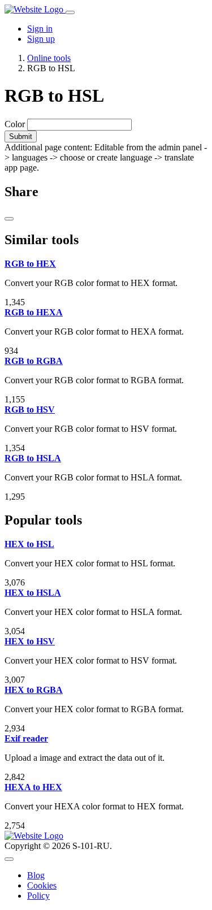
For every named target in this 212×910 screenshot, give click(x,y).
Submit (20, 136)
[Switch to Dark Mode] (9, 859)
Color (15, 124)
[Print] (9, 218)
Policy (38, 895)
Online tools (49, 58)
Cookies (42, 885)
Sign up (41, 39)
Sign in (40, 28)
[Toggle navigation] (70, 12)
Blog (36, 875)
